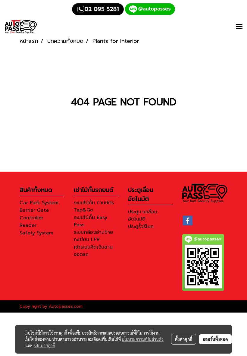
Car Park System (39, 202)
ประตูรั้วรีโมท (141, 226)
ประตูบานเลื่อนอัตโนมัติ (142, 215)
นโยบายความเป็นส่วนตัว (143, 339)
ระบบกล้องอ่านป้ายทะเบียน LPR (93, 236)
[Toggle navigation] (239, 26)
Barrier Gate (34, 210)
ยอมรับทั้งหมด (215, 339)
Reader (28, 225)
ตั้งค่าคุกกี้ (183, 339)
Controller (31, 217)
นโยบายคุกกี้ (44, 345)
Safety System (36, 233)
